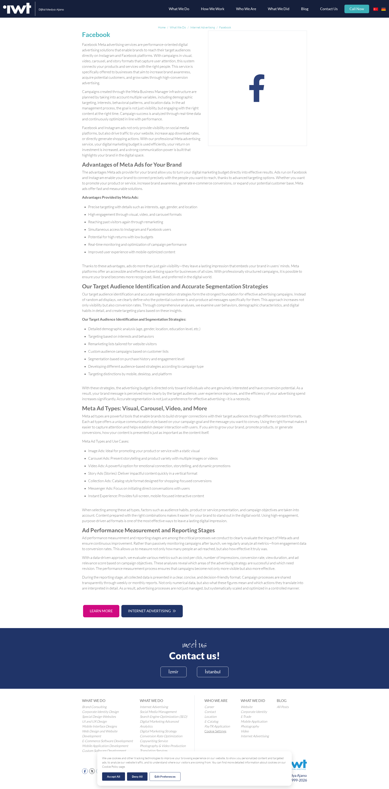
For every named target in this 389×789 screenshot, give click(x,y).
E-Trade (246, 716)
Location (210, 716)
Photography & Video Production (163, 746)
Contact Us (329, 9)
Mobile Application (254, 721)
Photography (250, 726)
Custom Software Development (104, 750)
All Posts (283, 707)
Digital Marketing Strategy (158, 731)
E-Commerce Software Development (107, 741)
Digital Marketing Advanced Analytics (159, 724)
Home (162, 27)
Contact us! (194, 655)
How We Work (212, 9)
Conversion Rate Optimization (161, 736)
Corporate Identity (254, 712)
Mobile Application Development (105, 746)
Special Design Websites (99, 716)
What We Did (278, 9)
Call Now (356, 9)
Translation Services (153, 750)
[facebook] (85, 771)
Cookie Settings (215, 731)
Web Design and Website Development (99, 733)
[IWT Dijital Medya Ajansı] (33, 9)
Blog (304, 9)
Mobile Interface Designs (99, 726)
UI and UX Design (94, 721)
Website (246, 707)
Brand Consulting (94, 707)
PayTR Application (217, 726)
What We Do (179, 9)
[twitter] (92, 771)
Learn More (101, 611)
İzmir (173, 671)
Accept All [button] (113, 776)
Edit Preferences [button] (165, 776)
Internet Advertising (149, 611)
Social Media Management (158, 712)
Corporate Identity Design (100, 712)
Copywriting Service (154, 741)
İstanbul (213, 671)
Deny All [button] (137, 776)
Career (209, 707)
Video (245, 731)
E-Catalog (211, 721)
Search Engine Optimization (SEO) (163, 716)
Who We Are (246, 9)
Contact (210, 712)
